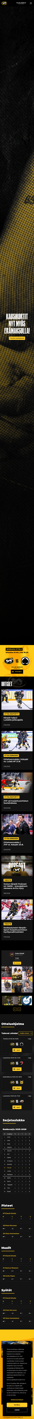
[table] (17, 1163)
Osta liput (18, 671)
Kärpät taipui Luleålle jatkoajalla (13, 719)
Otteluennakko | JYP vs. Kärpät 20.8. (14, 843)
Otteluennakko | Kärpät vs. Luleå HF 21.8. (16, 760)
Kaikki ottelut (24, 1033)
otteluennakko (11, 755)
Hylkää (17, 1410)
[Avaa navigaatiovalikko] (31, 3)
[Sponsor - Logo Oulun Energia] (21, 3)
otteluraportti (11, 714)
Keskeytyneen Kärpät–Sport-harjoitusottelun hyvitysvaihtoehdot (15, 930)
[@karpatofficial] (12, 954)
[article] (17, 1216)
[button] (14, 1009)
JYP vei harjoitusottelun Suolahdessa (16, 802)
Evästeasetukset (17, 1400)
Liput (18, 1050)
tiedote (7, 880)
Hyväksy (17, 1405)
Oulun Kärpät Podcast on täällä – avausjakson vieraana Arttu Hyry (15, 886)
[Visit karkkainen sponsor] (17, 1000)
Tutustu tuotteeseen (17, 338)
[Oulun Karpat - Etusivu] (4, 3)
